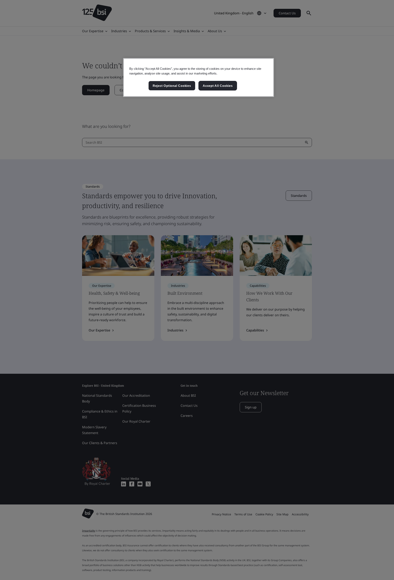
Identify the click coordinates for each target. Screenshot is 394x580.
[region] (198, 77)
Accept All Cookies (218, 85)
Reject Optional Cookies (172, 85)
